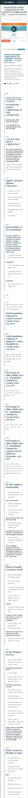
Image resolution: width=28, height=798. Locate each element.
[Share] (7, 83)
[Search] (25, 2)
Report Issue (23, 40)
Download (6, 41)
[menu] (2, 2)
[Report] (10, 83)
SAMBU (10, 2)
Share (14, 41)
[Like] (5, 83)
